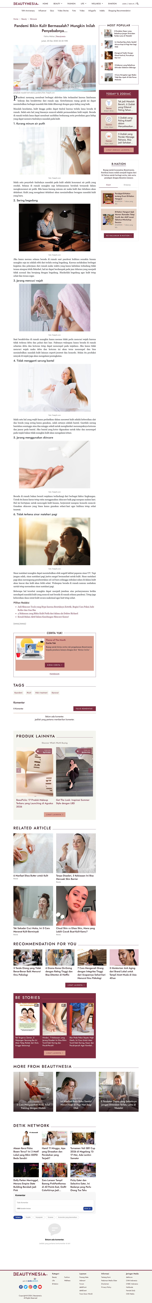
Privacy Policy (106, 1287)
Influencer (42, 10)
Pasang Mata (83, 1277)
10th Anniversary (28, 10)
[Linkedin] (35, 1287)
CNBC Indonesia (132, 1284)
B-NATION (112, 3)
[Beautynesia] (26, 3)
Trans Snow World (85, 1294)
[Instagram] (30, 1287)
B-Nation (55, 1284)
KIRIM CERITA (53, 665)
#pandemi (18, 692)
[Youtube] (40, 1287)
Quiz (52, 10)
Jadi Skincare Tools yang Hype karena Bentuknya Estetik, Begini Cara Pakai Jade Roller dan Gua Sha (56, 608)
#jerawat (55, 692)
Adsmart (82, 1280)
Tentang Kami (106, 1277)
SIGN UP (131, 4)
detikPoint (82, 1287)
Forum (81, 1284)
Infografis (92, 10)
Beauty (24, 19)
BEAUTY (57, 3)
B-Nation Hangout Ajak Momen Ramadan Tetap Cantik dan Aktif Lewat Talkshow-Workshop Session (124, 217)
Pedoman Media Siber (109, 1280)
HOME (45, 3)
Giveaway (127, 185)
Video (82, 10)
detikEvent (82, 1290)
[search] (137, 4)
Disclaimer (105, 1284)
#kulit (29, 692)
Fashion (67, 1277)
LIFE (83, 3)
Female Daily (130, 1290)
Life (53, 1280)
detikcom (129, 1277)
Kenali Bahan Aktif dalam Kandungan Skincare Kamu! (43, 617)
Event (108, 185)
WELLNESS (96, 3)
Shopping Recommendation (119, 10)
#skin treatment (41, 692)
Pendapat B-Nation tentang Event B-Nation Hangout (124, 196)
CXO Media (130, 1294)
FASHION (71, 3)
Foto (74, 10)
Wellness (67, 1280)
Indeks (102, 10)
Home (15, 19)
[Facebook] (21, 1287)
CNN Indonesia (131, 1280)
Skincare (33, 19)
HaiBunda (129, 1287)
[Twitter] (26, 1287)
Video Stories (63, 10)
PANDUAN (54, 674)
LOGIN (124, 4)
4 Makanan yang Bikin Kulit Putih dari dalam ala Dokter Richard (48, 613)
